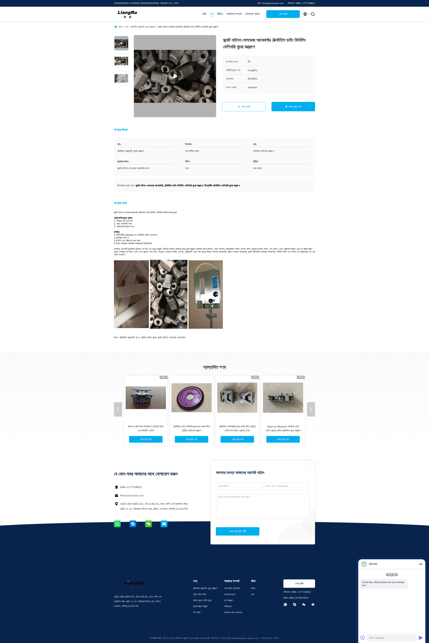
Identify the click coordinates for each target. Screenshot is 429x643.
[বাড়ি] (127, 14)
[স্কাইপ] (137, 526)
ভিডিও (220, 14)
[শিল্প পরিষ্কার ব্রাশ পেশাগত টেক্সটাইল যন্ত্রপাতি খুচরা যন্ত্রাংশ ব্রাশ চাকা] (283, 397)
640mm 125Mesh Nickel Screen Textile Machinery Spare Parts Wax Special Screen (191, 430)
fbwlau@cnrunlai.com (132, 495)
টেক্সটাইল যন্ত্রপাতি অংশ (129, 337)
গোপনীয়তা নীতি (156, 638)
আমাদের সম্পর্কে (234, 14)
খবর (252, 594)
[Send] (420, 637)
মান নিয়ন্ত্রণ (228, 600)
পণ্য (212, 14)
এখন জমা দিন (236, 531)
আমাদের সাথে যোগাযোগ (233, 612)
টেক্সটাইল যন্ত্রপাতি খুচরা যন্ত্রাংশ (143, 27)
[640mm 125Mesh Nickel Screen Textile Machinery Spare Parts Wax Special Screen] (191, 397)
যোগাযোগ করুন (252, 14)
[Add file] (362, 637)
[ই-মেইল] (168, 526)
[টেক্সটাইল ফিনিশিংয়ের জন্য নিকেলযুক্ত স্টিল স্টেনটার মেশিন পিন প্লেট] (146, 397)
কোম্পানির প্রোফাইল (232, 588)
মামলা (253, 588)
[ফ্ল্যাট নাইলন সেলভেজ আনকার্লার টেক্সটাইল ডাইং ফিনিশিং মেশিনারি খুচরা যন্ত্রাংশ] (175, 76)
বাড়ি (204, 14)
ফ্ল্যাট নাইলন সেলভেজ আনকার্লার (171, 337)
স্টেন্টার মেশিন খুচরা (148, 337)
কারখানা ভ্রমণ (229, 594)
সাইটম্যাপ (228, 606)
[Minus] (421, 564)
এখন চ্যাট (283, 14)
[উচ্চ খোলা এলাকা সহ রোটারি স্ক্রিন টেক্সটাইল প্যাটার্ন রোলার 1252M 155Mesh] (237, 397)
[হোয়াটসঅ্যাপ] (122, 526)
